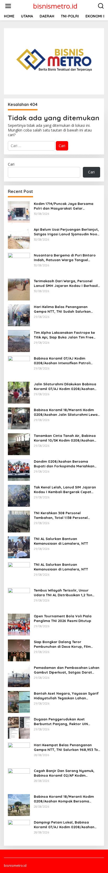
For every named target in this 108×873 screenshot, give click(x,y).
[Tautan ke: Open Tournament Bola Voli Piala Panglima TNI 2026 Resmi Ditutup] (19, 623)
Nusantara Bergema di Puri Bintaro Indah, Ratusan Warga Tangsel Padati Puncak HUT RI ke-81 (65, 257)
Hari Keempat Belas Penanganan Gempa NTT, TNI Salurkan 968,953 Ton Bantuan (67, 747)
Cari (11, 164)
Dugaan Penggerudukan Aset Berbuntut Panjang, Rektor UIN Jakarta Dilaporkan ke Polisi (61, 721)
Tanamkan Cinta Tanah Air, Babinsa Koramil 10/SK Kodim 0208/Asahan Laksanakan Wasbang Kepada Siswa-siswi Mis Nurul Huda (66, 438)
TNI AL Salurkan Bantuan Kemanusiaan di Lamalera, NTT (61, 541)
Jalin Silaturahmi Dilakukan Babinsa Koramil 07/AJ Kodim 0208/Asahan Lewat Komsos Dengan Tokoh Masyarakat (65, 386)
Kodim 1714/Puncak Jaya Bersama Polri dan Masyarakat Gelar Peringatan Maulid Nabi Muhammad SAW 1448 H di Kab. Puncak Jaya (65, 206)
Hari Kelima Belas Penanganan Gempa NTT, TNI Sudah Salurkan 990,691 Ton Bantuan (62, 309)
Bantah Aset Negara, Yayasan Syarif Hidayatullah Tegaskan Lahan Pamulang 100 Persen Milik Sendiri (66, 695)
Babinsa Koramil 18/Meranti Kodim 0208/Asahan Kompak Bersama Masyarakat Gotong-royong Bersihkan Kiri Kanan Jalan (64, 798)
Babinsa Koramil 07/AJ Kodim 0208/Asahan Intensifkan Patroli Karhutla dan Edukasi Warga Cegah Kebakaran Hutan (65, 360)
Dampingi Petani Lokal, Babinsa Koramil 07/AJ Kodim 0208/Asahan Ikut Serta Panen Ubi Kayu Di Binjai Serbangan (64, 824)
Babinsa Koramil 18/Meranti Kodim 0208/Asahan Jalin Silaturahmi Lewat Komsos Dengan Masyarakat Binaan (66, 412)
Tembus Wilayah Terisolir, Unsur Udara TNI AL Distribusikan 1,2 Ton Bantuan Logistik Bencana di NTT (63, 592)
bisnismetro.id (55, 6)
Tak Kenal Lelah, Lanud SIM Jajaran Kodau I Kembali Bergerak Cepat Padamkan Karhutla (65, 489)
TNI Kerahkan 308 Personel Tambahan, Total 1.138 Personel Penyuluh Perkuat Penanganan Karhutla (61, 515)
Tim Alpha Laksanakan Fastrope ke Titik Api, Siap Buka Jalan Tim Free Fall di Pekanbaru (64, 335)
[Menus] (8, 6)
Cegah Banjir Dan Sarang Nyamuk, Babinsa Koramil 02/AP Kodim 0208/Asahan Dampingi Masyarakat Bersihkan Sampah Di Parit (65, 773)
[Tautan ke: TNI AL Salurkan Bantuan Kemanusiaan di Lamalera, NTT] (19, 546)
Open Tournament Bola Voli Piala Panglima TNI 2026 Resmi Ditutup (62, 618)
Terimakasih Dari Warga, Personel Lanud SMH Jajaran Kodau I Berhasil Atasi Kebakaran (66, 283)
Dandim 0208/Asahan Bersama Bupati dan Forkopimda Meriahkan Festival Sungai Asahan (64, 463)
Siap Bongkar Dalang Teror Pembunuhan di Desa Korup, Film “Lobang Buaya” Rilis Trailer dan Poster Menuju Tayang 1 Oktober (63, 644)
